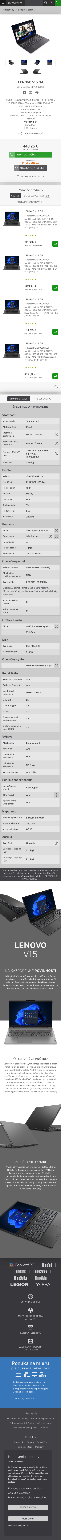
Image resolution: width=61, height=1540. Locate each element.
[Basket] (58, 3)
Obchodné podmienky (17, 1418)
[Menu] (3, 3)
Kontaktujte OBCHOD (25, 1398)
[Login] (52, 3)
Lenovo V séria (25, 9)
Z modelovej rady (36, 196)
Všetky (15, 196)
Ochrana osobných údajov (22, 1423)
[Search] (46, 3)
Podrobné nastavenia (19, 1526)
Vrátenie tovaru (44, 1423)
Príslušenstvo (42, 399)
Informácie (30, 1413)
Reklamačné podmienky (42, 1418)
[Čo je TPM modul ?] (56, 795)
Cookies (44, 1427)
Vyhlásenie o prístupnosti (25, 1427)
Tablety (30, 1442)
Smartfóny (42, 1442)
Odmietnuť (28, 1519)
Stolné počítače (24, 1447)
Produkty (30, 1437)
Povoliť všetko (28, 1507)
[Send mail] (30, 93)
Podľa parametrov (29, 202)
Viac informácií (19, 399)
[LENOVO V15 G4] (30, 36)
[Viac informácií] (56, 530)
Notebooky (9, 9)
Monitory (39, 1447)
